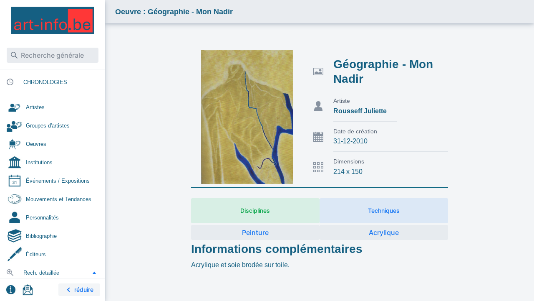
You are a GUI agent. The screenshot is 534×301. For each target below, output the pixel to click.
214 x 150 (348, 171)
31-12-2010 (350, 141)
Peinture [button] (255, 232)
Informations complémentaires (277, 248)
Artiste (341, 100)
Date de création (355, 131)
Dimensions (348, 161)
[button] (94, 272)
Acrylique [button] (384, 232)
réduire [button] (83, 289)
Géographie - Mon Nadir (383, 71)
